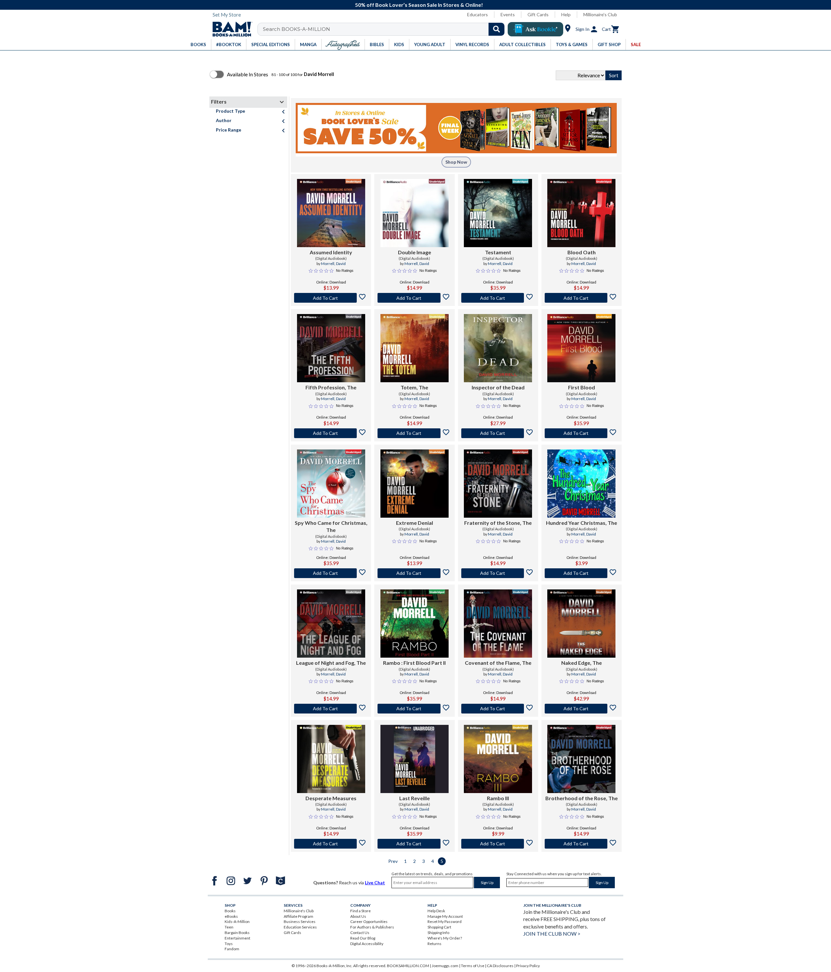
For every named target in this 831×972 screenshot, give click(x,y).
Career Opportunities (369, 921)
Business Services (300, 921)
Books (230, 910)
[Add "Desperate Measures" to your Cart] (331, 844)
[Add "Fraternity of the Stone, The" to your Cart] (498, 573)
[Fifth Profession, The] (331, 348)
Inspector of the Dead (498, 387)
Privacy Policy (528, 965)
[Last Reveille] (414, 759)
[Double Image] (414, 213)
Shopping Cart (439, 927)
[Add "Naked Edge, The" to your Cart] (581, 708)
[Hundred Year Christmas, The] (581, 483)
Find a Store (360, 910)
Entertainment (237, 938)
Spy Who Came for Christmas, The (331, 526)
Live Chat (375, 882)
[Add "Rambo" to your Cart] (414, 708)
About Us (358, 916)
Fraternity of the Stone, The (498, 523)
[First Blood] (581, 348)
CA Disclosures (500, 965)
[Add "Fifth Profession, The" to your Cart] (331, 433)
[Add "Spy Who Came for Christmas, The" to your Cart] (331, 573)
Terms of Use (472, 965)
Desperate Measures (330, 798)
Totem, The (414, 387)
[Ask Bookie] (535, 29)
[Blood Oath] (581, 213)
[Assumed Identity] (331, 213)
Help (566, 14)
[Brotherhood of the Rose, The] (581, 759)
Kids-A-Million (237, 921)
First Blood (581, 387)
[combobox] (385, 29)
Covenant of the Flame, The (498, 663)
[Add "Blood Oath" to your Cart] (581, 298)
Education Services (300, 927)
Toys (229, 943)
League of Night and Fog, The (331, 663)
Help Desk (436, 910)
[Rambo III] (498, 759)
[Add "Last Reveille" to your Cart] (414, 844)
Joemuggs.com (445, 965)
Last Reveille (414, 798)
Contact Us (359, 932)
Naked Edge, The (581, 663)
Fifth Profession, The (330, 387)
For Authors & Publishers (372, 927)
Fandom (232, 948)
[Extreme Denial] (414, 483)
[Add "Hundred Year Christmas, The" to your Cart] (581, 573)
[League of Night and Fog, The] (331, 623)
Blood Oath (581, 252)
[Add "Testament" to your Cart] (498, 298)
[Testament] (498, 213)
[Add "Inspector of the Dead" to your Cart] (498, 433)
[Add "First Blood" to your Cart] (581, 433)
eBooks (231, 916)
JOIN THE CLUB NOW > (551, 933)
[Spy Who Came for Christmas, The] (331, 483)
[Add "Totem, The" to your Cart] (414, 433)
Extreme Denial (414, 523)
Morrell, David (333, 263)
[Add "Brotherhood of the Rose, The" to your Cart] (581, 844)
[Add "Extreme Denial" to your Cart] (414, 573)
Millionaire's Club (600, 14)
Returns (434, 943)
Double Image (414, 252)
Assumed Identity (331, 252)
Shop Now (456, 162)
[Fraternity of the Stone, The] (498, 483)
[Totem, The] (414, 348)
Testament (498, 252)
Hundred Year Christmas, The (581, 523)
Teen (229, 927)
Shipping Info (438, 932)
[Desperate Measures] (331, 759)
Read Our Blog (362, 938)
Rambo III (498, 798)
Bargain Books (237, 932)
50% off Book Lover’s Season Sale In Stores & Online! (419, 5)
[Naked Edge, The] (581, 623)
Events (508, 14)
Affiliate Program (298, 916)
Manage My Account (445, 916)
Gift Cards (538, 14)
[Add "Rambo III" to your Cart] (498, 844)
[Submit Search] (496, 29)
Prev (393, 861)
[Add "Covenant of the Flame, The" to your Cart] (498, 708)
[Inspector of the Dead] (498, 348)
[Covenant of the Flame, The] (498, 623)
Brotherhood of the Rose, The (581, 798)
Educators (477, 14)
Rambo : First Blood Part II (414, 663)
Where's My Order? (445, 938)
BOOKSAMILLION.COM (408, 965)
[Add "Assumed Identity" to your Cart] (331, 298)
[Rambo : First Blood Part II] (414, 623)
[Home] (230, 29)
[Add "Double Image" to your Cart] (414, 298)
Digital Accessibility (366, 943)
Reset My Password (445, 921)
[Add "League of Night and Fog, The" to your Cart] (331, 708)
